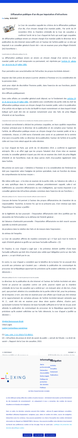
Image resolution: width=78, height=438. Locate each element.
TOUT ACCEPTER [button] (50, 435)
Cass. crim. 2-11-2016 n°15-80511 (19, 334)
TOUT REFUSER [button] (38, 435)
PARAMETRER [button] (27, 435)
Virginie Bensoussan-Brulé (12, 321)
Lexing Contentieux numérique (14, 328)
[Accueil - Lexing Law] (18, 377)
